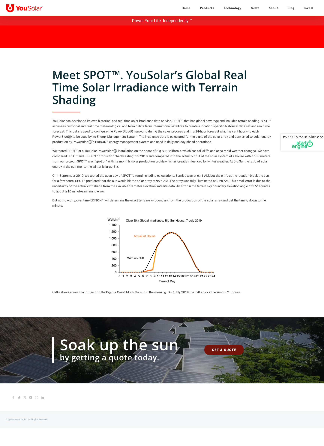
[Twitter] (24, 397)
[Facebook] (13, 397)
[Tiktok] (19, 397)
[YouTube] (30, 397)
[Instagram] (36, 397)
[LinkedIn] (42, 397)
